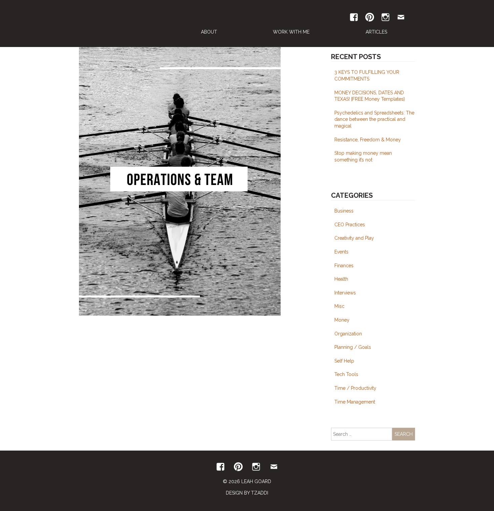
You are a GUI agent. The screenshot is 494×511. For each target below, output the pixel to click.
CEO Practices (349, 224)
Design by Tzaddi (247, 493)
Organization (348, 333)
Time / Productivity (355, 388)
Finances (344, 265)
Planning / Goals (352, 347)
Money (341, 320)
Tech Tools (346, 374)
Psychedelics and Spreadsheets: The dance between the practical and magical (374, 119)
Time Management (354, 402)
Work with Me (291, 32)
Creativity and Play (354, 238)
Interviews (345, 292)
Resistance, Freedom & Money (367, 139)
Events (341, 251)
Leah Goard (124, 23)
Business (344, 211)
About (209, 32)
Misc (339, 306)
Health (341, 279)
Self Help (344, 361)
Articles (376, 32)
